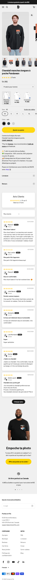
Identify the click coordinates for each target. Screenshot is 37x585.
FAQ (22, 535)
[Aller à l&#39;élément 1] (4, 62)
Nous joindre (6, 549)
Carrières (5, 546)
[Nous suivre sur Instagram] (8, 562)
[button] (6, 77)
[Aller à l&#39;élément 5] (30, 62)
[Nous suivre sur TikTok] (18, 562)
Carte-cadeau (25, 549)
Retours (23, 542)
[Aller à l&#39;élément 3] (17, 62)
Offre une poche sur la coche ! (18, 462)
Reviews (4, 542)
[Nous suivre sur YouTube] (13, 562)
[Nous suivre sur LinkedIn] (23, 562)
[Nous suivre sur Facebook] (3, 562)
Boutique (5, 539)
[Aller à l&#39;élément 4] (23, 62)
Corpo (22, 546)
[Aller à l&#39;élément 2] (11, 62)
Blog (22, 553)
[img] (8, 222)
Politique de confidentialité (7, 554)
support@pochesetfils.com (10, 525)
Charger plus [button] (18, 402)
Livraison (24, 539)
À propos (5, 535)
